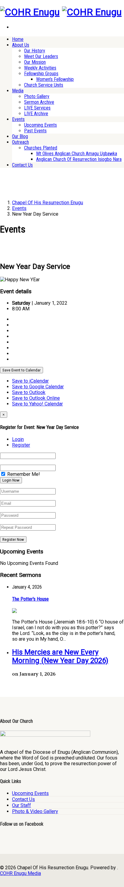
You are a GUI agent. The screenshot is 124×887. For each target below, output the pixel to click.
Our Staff (21, 805)
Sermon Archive (39, 102)
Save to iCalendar (30, 381)
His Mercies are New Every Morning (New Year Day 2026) (60, 656)
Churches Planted (40, 148)
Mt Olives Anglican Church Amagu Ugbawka (76, 153)
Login (18, 439)
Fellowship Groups (41, 73)
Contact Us (22, 165)
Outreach (20, 142)
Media (17, 91)
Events (18, 119)
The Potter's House (30, 599)
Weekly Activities (40, 68)
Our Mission (35, 62)
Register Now (13, 539)
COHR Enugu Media (20, 873)
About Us (20, 45)
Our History (34, 51)
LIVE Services (37, 108)
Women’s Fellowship (55, 79)
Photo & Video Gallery (35, 811)
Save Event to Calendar (21, 370)
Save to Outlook (28, 392)
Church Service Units (43, 85)
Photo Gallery (36, 96)
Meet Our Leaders (41, 56)
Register (21, 445)
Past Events (35, 131)
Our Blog (20, 136)
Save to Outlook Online (36, 398)
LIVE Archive (36, 113)
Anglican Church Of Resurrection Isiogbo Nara (79, 159)
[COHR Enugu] (30, 12)
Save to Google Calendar (38, 387)
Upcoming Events (40, 125)
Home (17, 39)
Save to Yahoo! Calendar (37, 404)
